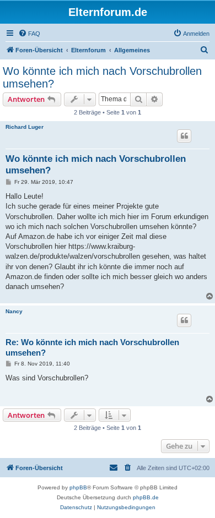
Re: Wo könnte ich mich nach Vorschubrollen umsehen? (92, 347)
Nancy (14, 311)
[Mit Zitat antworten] (184, 136)
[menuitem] (29, 33)
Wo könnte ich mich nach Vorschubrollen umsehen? (102, 77)
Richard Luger (25, 127)
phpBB (78, 487)
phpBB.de (146, 497)
